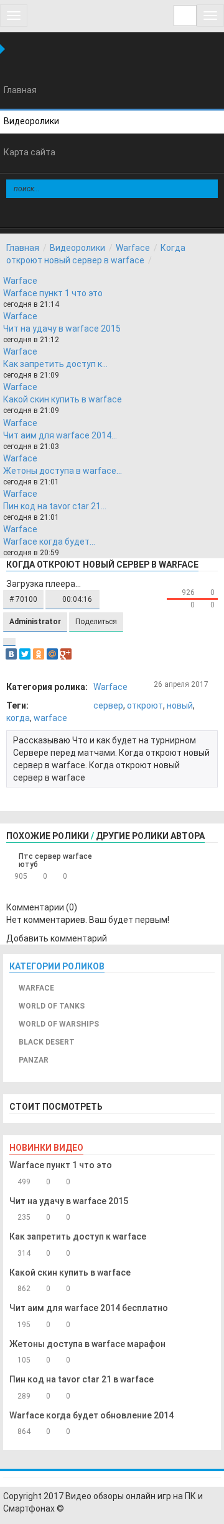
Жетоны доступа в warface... (62, 471)
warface (50, 718)
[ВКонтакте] (11, 654)
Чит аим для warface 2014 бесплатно (88, 1308)
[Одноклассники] (38, 654)
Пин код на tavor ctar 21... (54, 506)
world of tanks (52, 1006)
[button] (23, 599)
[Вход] (185, 15)
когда (18, 718)
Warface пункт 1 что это (53, 293)
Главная (22, 248)
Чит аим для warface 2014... (60, 435)
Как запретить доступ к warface (77, 1236)
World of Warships (59, 1024)
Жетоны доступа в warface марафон (87, 1344)
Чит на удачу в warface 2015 (62, 328)
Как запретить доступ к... (55, 364)
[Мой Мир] (52, 654)
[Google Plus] (66, 654)
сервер (108, 705)
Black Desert (47, 1042)
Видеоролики (77, 248)
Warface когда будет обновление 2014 (91, 1415)
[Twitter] (24, 654)
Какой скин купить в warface (62, 399)
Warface (133, 248)
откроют (145, 705)
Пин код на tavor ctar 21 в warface (81, 1379)
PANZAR (34, 1060)
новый (180, 705)
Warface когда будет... (49, 542)
